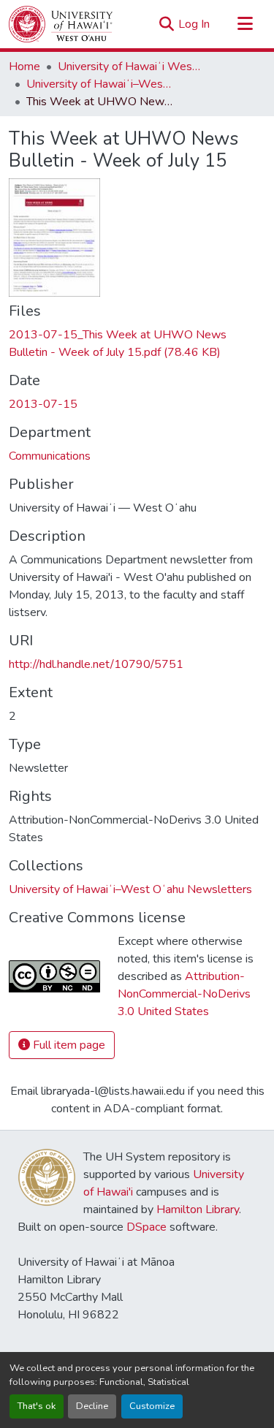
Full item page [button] (67, 1045)
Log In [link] (194, 24)
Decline (92, 1406)
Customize (152, 1406)
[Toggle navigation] (244, 24)
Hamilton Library (197, 1209)
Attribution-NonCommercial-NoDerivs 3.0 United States (184, 993)
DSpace (146, 1227)
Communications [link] (50, 456)
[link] (137, 343)
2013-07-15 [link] (43, 404)
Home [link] (24, 66)
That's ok (37, 1406)
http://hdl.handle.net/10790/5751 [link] (96, 664)
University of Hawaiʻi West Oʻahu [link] (131, 66)
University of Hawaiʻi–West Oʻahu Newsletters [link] (99, 84)
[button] (61, 24)
